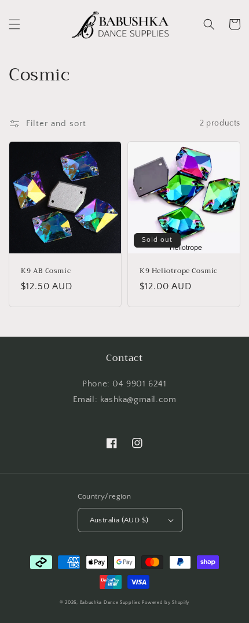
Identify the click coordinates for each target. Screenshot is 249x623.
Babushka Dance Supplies (110, 602)
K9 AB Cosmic (46, 271)
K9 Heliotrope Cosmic (179, 271)
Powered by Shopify (165, 602)
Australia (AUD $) (119, 520)
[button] (14, 24)
